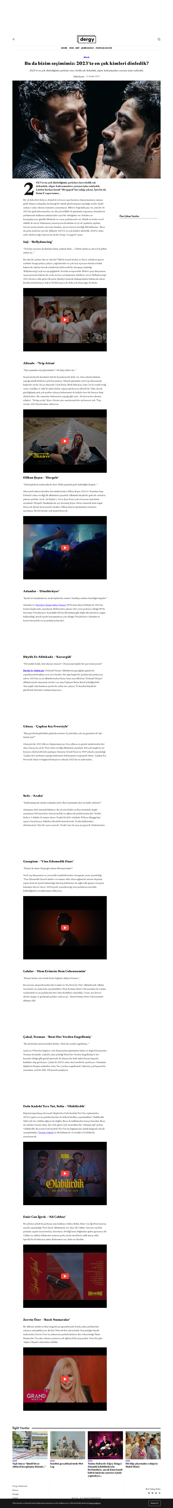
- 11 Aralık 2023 (86, 76)
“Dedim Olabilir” (46, 1133)
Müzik (64, 48)
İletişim (15, 1494)
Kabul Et (154, 1503)
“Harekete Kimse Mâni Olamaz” (51, 605)
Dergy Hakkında (19, 1486)
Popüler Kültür (104, 48)
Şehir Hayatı (87, 48)
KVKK (15, 1498)
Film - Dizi (74, 48)
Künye (15, 1490)
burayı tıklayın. (95, 1503)
